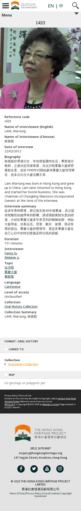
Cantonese (12, 286)
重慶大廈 (10, 272)
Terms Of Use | (17, 493)
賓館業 (9, 276)
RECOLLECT (9, 404)
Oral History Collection (23, 364)
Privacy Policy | (34, 493)
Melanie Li (11, 257)
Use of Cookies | (51, 493)
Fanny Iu (10, 253)
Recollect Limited (51, 404)
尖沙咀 (9, 267)
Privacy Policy (11, 395)
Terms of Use (25, 395)
